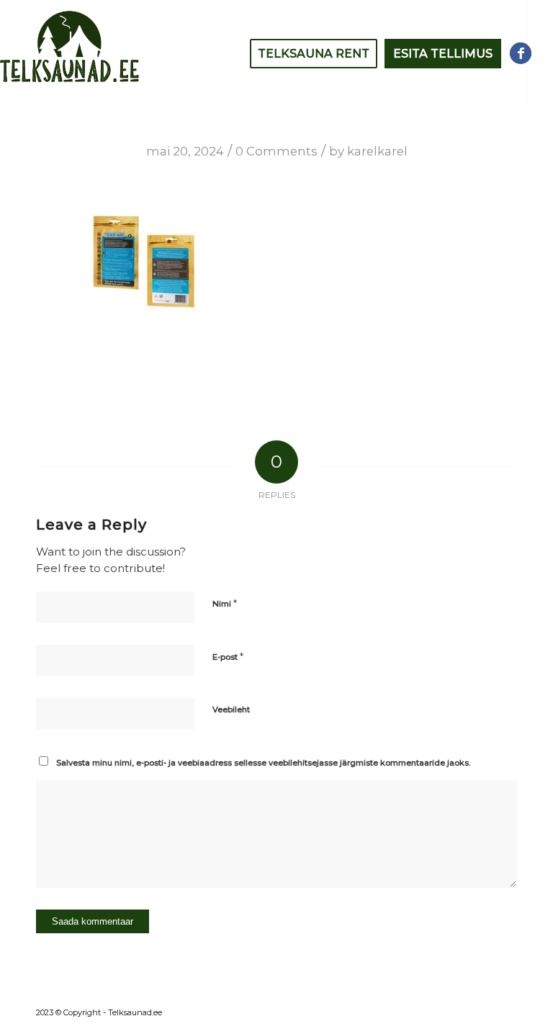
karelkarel (377, 151)
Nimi (224, 603)
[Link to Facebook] (520, 53)
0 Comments (276, 151)
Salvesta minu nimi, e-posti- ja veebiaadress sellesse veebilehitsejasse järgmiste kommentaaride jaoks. (263, 763)
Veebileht (231, 709)
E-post (227, 656)
